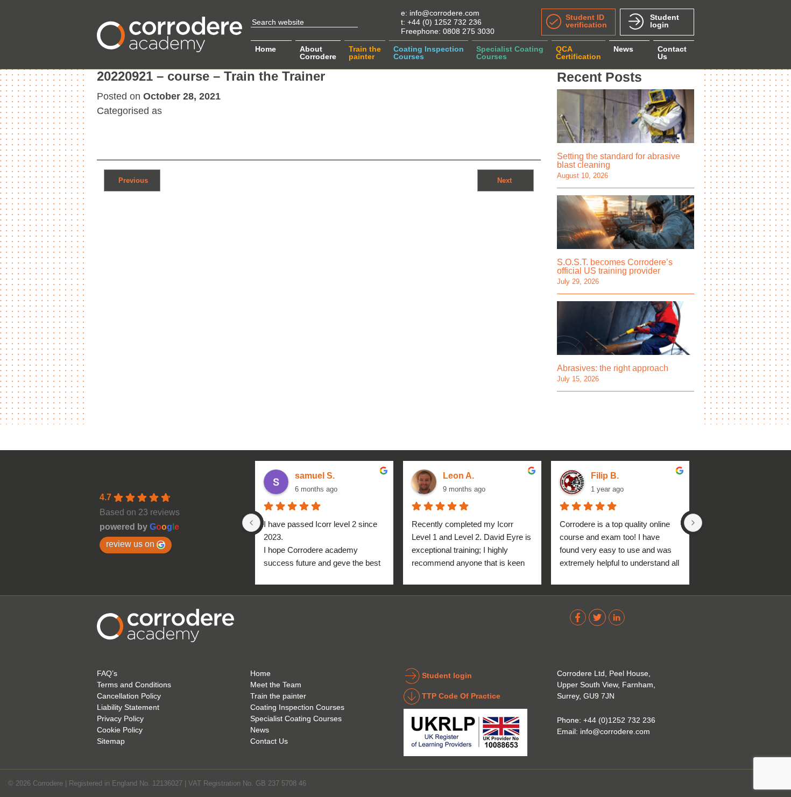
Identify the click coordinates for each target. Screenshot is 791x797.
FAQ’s (107, 673)
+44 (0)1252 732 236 (619, 720)
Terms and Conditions (134, 684)
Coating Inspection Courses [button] (428, 53)
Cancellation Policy (129, 696)
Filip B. (605, 476)
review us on (130, 544)
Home (265, 49)
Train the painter (278, 696)
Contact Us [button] (672, 53)
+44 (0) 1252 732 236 (444, 22)
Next (505, 180)
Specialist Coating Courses (296, 718)
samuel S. (315, 476)
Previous (132, 180)
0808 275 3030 (469, 31)
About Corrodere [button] (318, 53)
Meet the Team (275, 684)
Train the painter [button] (365, 53)
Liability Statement (128, 707)
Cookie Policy (120, 729)
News (623, 49)
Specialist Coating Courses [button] (509, 53)
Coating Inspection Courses (297, 707)
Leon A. (458, 476)
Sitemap (111, 741)
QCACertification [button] (578, 53)
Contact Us (269, 741)
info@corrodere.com (444, 13)
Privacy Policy (120, 718)
